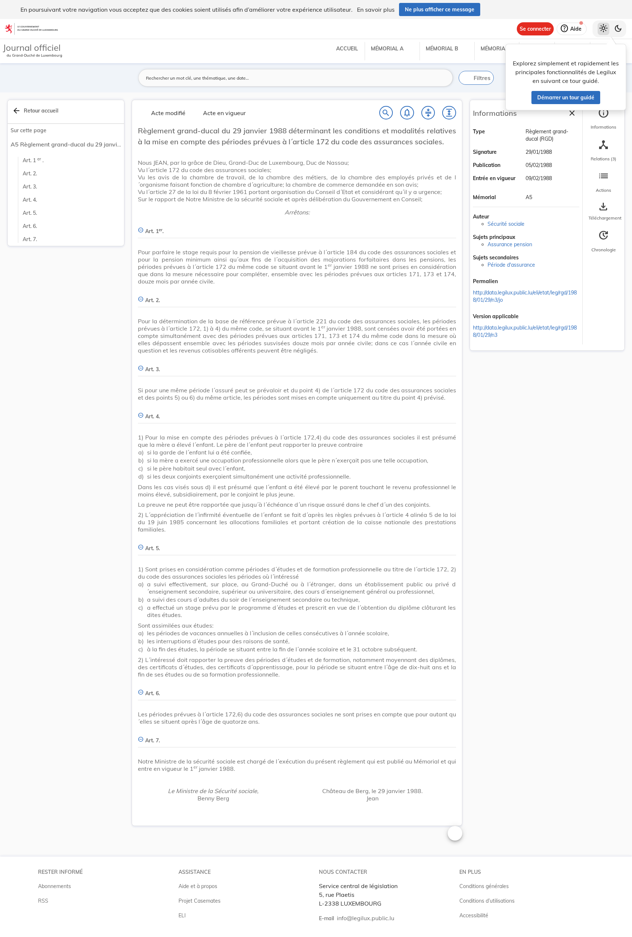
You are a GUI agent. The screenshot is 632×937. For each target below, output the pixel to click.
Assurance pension (510, 244)
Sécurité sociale (506, 224)
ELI (182, 915)
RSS (43, 901)
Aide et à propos (197, 886)
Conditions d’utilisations (487, 901)
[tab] (603, 119)
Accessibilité (473, 915)
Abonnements (54, 886)
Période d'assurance (511, 265)
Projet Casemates (199, 901)
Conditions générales (484, 886)
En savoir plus (376, 9)
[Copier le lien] (508, 281)
